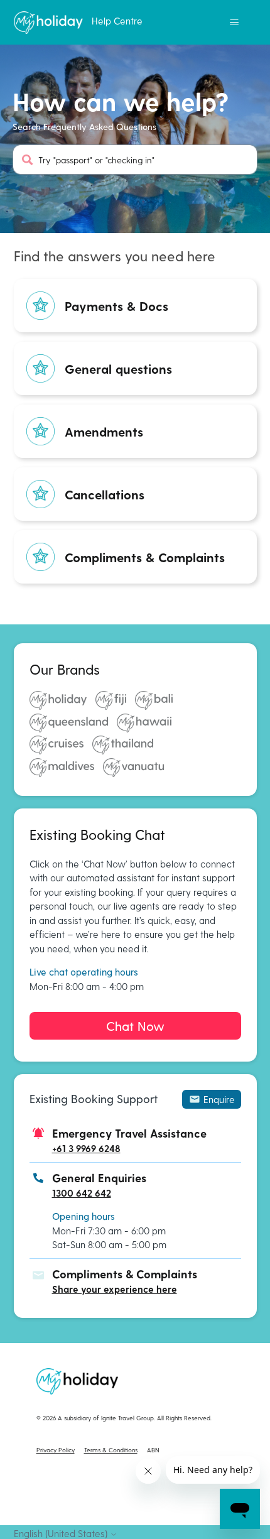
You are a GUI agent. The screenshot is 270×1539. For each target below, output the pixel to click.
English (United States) (62, 1533)
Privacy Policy (55, 1450)
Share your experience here (114, 1289)
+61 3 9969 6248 (86, 1148)
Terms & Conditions (111, 1450)
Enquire (219, 1099)
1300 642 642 (81, 1193)
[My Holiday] (48, 22)
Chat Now (135, 1025)
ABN (153, 1450)
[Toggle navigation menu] (234, 23)
